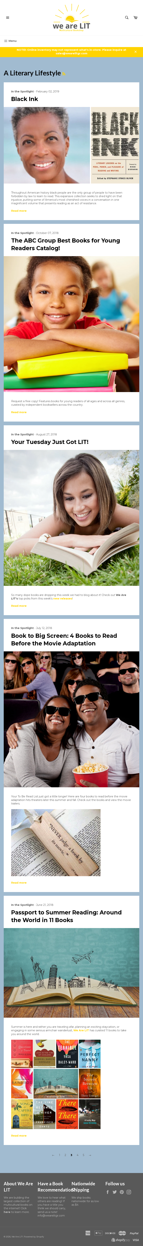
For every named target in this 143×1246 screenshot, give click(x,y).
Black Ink (24, 99)
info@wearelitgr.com (51, 1215)
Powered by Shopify (34, 1236)
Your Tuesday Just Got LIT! (49, 442)
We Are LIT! (17, 1236)
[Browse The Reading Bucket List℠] (56, 1128)
